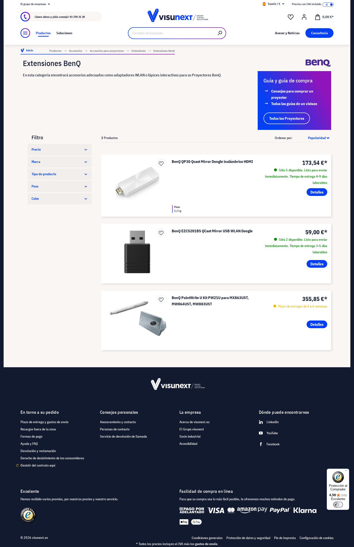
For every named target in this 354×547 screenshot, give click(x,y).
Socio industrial (190, 436)
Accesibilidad (188, 443)
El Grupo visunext (191, 429)
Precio (36, 149)
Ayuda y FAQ (29, 443)
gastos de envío (206, 544)
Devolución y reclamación (38, 451)
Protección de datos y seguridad (248, 538)
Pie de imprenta (285, 538)
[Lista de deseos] (291, 17)
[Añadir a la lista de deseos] (161, 163)
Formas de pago (31, 436)
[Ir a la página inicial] (177, 16)
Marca (36, 162)
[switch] (338, 504)
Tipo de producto (44, 174)
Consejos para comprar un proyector (292, 94)
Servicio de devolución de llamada (123, 436)
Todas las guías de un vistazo (294, 103)
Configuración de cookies (317, 538)
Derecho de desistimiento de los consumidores (52, 458)
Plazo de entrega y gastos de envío (44, 422)
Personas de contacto (115, 429)
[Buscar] (220, 33)
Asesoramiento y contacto (118, 422)
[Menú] (25, 33)
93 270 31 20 (77, 17)
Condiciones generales (207, 538)
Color (35, 198)
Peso (35, 186)
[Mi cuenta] (304, 17)
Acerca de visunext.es (194, 422)
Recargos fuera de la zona (38, 429)
